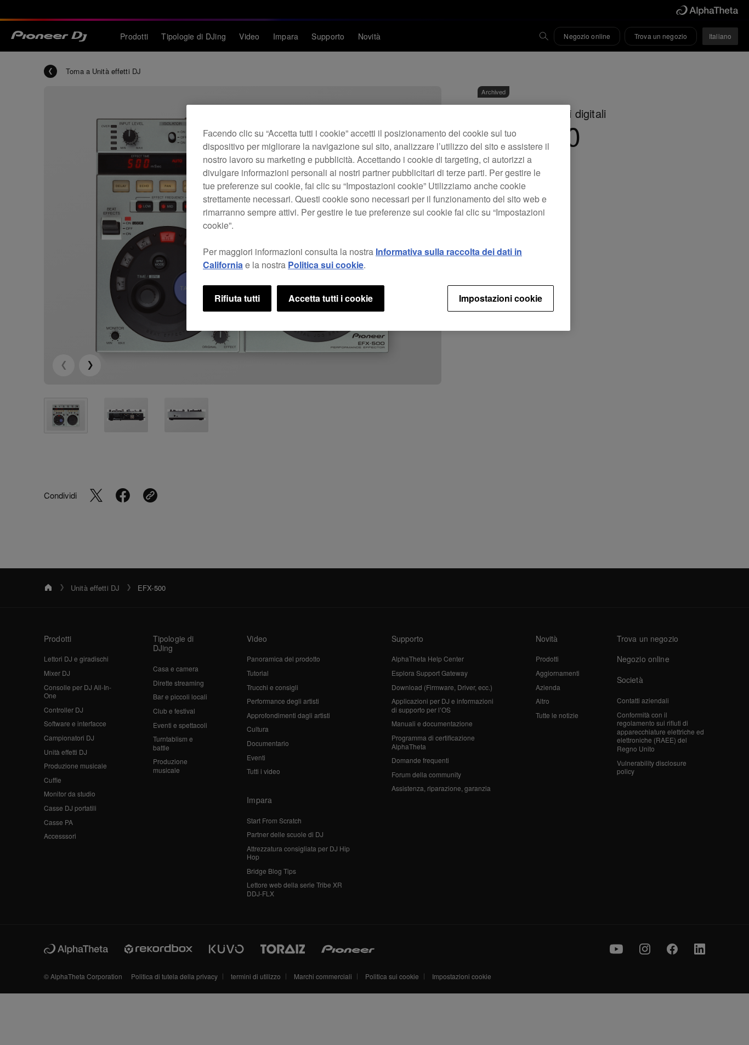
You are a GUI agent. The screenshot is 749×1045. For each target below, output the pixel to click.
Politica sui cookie (326, 264)
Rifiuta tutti (237, 298)
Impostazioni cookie (500, 298)
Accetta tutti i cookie (330, 298)
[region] (378, 218)
